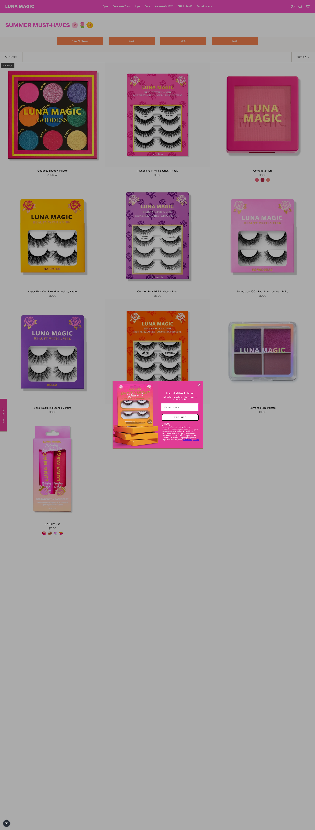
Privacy (196, 440)
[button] (6, 823)
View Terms (187, 440)
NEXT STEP (180, 417)
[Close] (199, 385)
